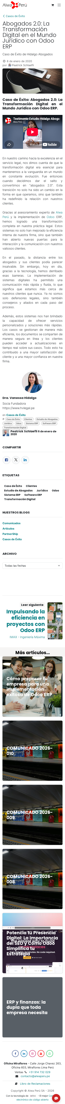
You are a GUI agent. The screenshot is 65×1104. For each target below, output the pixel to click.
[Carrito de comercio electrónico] (52, 5)
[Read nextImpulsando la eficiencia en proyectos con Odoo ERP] (55, 620)
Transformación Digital (15, 427)
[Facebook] (6, 460)
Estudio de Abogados (47, 419)
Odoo (50, 217)
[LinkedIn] (25, 460)
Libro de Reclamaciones (34, 1083)
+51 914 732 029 (39, 1072)
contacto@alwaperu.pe (35, 1076)
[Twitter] (16, 460)
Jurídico (8, 423)
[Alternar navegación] (59, 5)
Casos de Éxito (15, 16)
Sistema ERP (32, 423)
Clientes (28, 419)
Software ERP (49, 423)
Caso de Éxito (13, 419)
